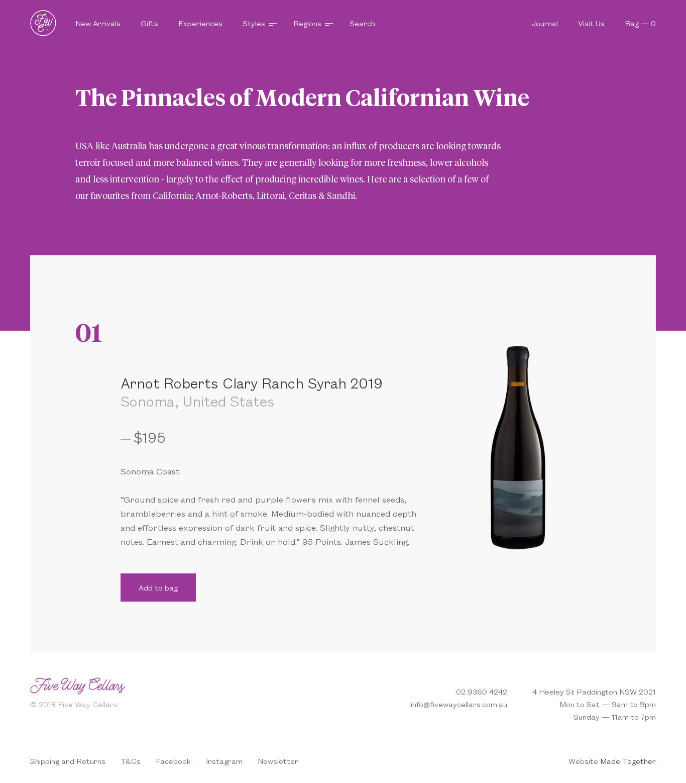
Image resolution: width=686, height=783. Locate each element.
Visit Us (591, 23)
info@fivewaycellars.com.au (459, 704)
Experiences (200, 23)
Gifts (149, 23)
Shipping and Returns (67, 760)
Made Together (628, 760)
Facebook (173, 760)
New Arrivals (98, 23)
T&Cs (131, 760)
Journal (545, 23)
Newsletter (278, 760)
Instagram (224, 760)
